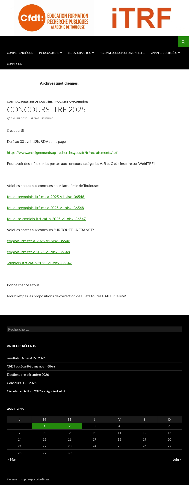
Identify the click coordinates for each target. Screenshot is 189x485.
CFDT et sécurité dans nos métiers (31, 366)
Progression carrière (71, 101)
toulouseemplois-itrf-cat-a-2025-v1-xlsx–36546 (46, 196)
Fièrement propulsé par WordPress (28, 479)
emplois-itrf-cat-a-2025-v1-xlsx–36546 (38, 240)
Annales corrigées (164, 52)
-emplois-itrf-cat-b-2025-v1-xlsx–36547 (39, 263)
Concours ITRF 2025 (46, 109)
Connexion (14, 63)
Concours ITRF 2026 (21, 383)
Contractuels (18, 101)
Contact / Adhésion (20, 52)
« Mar (12, 459)
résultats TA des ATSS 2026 (26, 358)
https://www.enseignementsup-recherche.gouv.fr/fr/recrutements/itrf (62, 152)
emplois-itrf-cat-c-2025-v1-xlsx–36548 (38, 252)
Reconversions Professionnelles (122, 52)
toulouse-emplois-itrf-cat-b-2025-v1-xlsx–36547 (46, 218)
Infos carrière (49, 52)
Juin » (177, 459)
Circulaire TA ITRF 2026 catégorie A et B (36, 391)
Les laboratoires (79, 52)
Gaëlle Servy (43, 118)
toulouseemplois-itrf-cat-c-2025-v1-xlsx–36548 (45, 207)
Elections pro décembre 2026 (28, 374)
